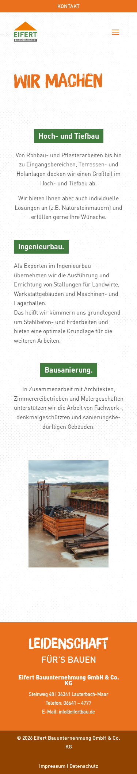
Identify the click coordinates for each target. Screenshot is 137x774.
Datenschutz (83, 765)
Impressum (52, 765)
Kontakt (68, 6)
